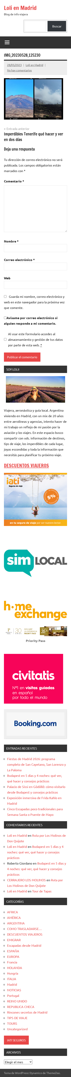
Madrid (12, 984)
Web (7, 278)
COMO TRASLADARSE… (24, 929)
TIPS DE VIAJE (17, 1018)
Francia (12, 962)
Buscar (57, 26)
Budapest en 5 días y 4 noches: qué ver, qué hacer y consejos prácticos (35, 852)
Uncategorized (17, 1029)
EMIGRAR (14, 940)
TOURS (12, 1023)
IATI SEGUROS (16, 1040)
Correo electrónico (19, 260)
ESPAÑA (13, 951)
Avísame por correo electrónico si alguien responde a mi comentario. (31, 320)
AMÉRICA (14, 917)
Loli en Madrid (20, 8)
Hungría (12, 973)
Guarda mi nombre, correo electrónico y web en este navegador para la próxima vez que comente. (34, 302)
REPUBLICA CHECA (20, 1007)
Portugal (13, 995)
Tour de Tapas (41, 891)
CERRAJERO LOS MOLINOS (26, 880)
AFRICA (12, 912)
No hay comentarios (19, 70)
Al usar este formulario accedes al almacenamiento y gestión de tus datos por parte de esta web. (35, 339)
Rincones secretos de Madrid (27, 1012)
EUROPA (13, 956)
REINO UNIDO (17, 1001)
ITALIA (11, 979)
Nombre (11, 241)
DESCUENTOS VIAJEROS (26, 465)
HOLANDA (14, 968)
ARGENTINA (16, 923)
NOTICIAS (14, 990)
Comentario (14, 181)
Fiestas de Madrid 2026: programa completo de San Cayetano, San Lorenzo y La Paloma (36, 764)
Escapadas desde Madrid (24, 945)
